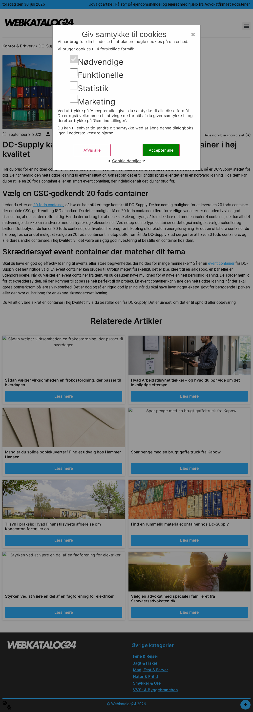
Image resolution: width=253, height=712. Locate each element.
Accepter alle (161, 150)
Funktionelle (101, 75)
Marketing (96, 102)
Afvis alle (92, 150)
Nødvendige (101, 62)
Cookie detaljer (126, 160)
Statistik (93, 88)
